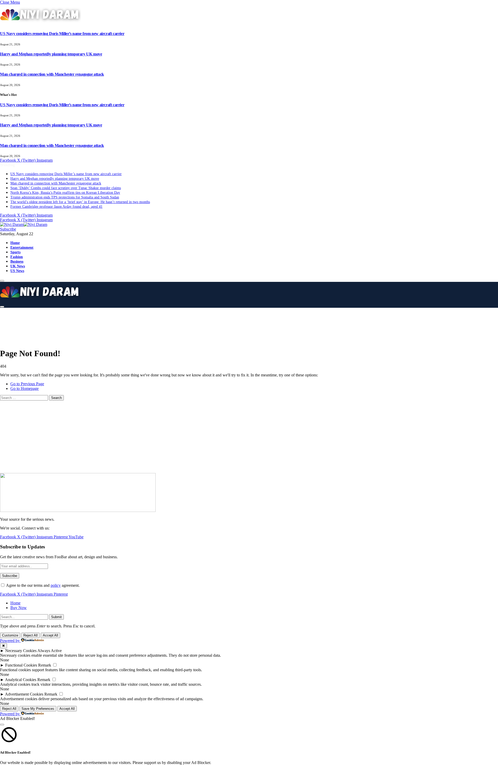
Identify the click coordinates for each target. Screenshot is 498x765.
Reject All (30, 635)
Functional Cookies (21, 665)
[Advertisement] (129, 323)
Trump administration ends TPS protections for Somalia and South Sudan (64, 197)
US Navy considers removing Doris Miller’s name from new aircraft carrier (62, 33)
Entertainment (21, 247)
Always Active (49, 650)
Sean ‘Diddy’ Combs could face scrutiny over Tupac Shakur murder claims (65, 188)
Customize (10, 635)
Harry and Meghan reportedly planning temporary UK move (51, 54)
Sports (15, 252)
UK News (17, 266)
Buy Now (18, 607)
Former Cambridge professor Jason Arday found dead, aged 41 (56, 207)
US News (17, 271)
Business (16, 261)
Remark (44, 665)
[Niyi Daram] (23, 224)
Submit (56, 617)
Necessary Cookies (21, 650)
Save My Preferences (38, 709)
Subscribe (8, 229)
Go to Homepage (24, 388)
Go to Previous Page (27, 384)
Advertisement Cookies (24, 694)
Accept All (50, 635)
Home (15, 243)
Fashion (16, 257)
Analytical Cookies (20, 679)
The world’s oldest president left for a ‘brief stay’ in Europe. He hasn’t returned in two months (80, 202)
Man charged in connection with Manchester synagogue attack (52, 74)
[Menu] (2, 281)
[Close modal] (2, 724)
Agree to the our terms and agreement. (42, 585)
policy (56, 585)
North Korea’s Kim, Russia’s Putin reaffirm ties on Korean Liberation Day (65, 193)
